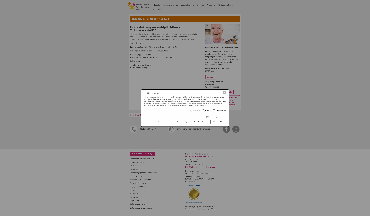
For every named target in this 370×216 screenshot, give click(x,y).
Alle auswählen (218, 122)
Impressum (161, 122)
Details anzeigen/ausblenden (217, 117)
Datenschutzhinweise (150, 122)
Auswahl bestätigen (200, 122)
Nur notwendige (182, 122)
